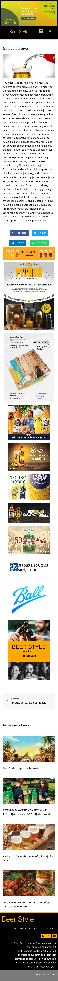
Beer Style (18, 31)
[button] (41, 31)
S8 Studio (52, 974)
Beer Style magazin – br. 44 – (20, 768)
